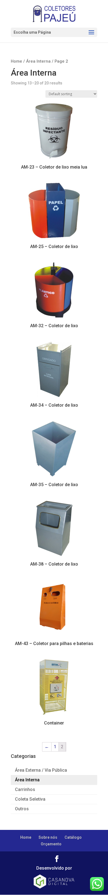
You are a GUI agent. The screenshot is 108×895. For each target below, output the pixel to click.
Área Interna (38, 61)
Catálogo (73, 837)
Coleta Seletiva (30, 799)
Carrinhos (25, 789)
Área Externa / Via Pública (41, 770)
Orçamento (51, 844)
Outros (22, 808)
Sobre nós (47, 837)
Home (16, 61)
